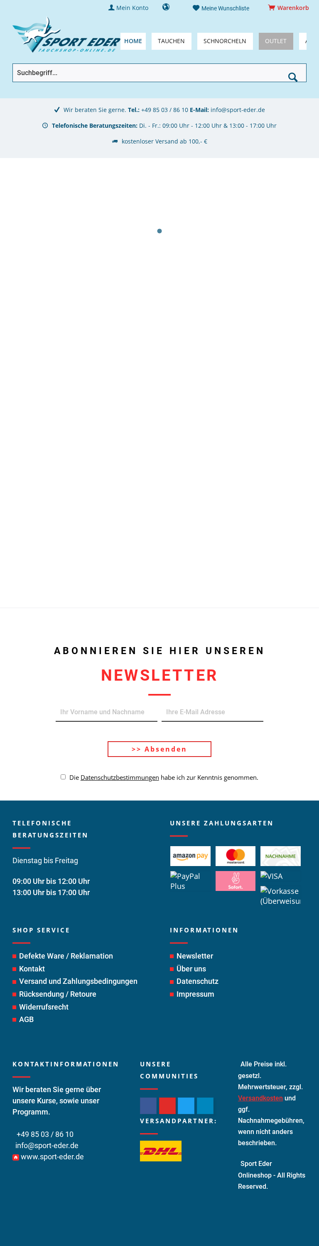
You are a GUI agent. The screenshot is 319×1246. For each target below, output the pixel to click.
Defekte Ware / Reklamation (66, 956)
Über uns (191, 968)
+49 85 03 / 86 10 (164, 110)
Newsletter (195, 956)
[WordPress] (205, 1106)
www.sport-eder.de (52, 1156)
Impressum (195, 994)
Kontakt (32, 968)
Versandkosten (260, 1098)
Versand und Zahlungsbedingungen (78, 981)
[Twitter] (186, 1106)
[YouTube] (167, 1106)
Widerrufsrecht (44, 1007)
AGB (26, 1019)
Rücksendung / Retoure (57, 994)
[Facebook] (148, 1106)
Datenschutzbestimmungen (120, 777)
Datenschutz (197, 981)
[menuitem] (290, 8)
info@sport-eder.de (238, 110)
